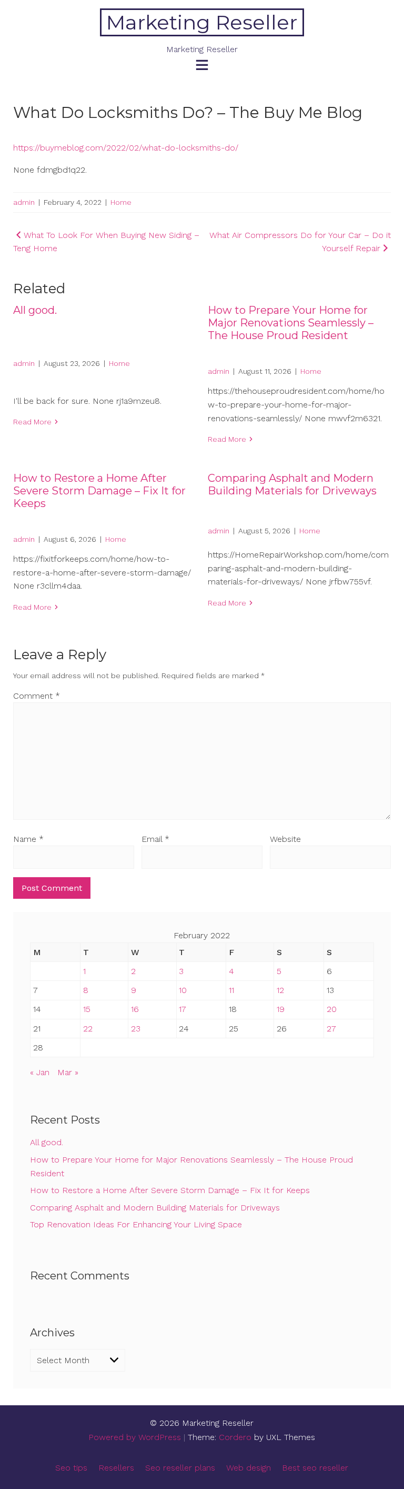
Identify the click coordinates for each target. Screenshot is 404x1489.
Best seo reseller (315, 1468)
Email (155, 839)
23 (135, 1029)
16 (135, 1009)
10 (183, 990)
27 (331, 1029)
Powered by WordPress (134, 1437)
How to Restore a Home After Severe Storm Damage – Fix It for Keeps (99, 491)
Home (121, 202)
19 (281, 1009)
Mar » (67, 1072)
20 (332, 1009)
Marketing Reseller (201, 22)
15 (86, 1009)
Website (285, 839)
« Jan (39, 1072)
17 (182, 1009)
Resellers (116, 1468)
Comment (36, 696)
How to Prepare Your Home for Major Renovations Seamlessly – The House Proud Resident (290, 323)
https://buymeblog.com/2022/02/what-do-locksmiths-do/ (125, 148)
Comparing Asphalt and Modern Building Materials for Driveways (292, 484)
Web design (248, 1468)
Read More (32, 422)
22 (88, 1029)
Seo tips (71, 1468)
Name (28, 839)
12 (280, 990)
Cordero (235, 1437)
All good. (35, 310)
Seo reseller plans (180, 1468)
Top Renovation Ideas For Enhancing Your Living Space (136, 1224)
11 (231, 990)
